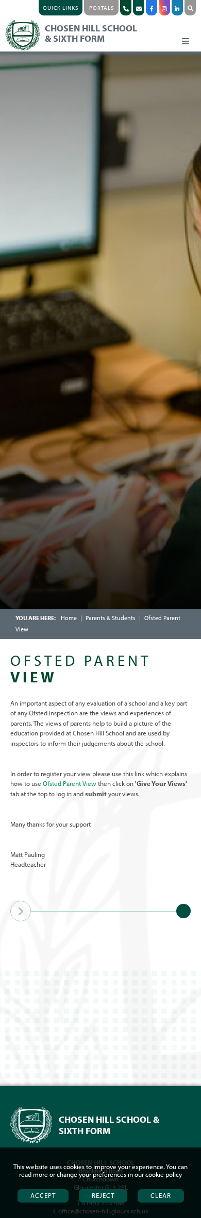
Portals (101, 7)
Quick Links (60, 7)
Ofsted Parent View (69, 783)
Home (69, 618)
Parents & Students (111, 618)
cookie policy (163, 1174)
